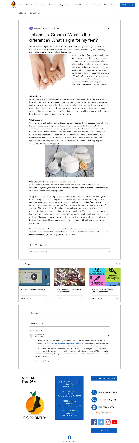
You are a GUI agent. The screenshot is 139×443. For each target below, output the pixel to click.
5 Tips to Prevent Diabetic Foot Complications (103, 290)
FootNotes (35, 13)
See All (118, 264)
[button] (81, 4)
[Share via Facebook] (30, 245)
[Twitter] (101, 422)
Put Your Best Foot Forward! (33, 289)
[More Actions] (108, 335)
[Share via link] (46, 245)
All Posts (22, 13)
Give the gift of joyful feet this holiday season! (68, 290)
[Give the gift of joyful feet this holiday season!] (69, 277)
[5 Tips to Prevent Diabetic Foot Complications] (104, 277)
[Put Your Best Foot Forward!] (34, 277)
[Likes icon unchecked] (36, 360)
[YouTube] (114, 422)
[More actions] (108, 28)
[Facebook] (94, 422)
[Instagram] (108, 422)
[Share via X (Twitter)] (36, 245)
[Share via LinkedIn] (41, 245)
